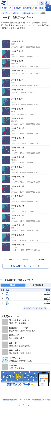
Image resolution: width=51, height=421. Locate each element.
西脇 (7, 299)
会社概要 (5, 400)
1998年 (9, 259)
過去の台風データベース (30, 13)
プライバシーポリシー (26, 400)
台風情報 (15, 13)
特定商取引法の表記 (42, 400)
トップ (5, 13)
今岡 (7, 304)
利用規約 (13, 400)
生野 (7, 294)
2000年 (41, 259)
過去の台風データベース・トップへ (25, 266)
